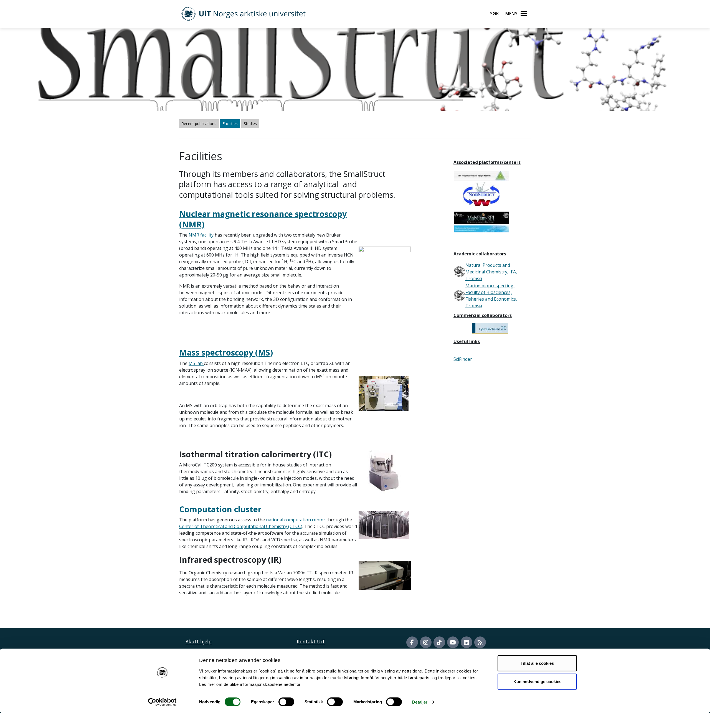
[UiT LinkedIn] (466, 642)
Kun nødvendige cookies (537, 681)
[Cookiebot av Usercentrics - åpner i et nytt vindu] (162, 702)
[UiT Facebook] (412, 642)
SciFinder (462, 359)
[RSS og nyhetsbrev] (480, 642)
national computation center (295, 520)
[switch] (286, 701)
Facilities (230, 123)
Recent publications (198, 123)
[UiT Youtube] (453, 642)
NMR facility (202, 235)
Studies (250, 123)
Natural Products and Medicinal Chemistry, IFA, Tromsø (491, 271)
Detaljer (419, 702)
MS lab (196, 363)
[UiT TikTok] (439, 642)
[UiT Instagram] (426, 642)
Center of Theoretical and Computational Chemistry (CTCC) (240, 526)
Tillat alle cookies (537, 663)
